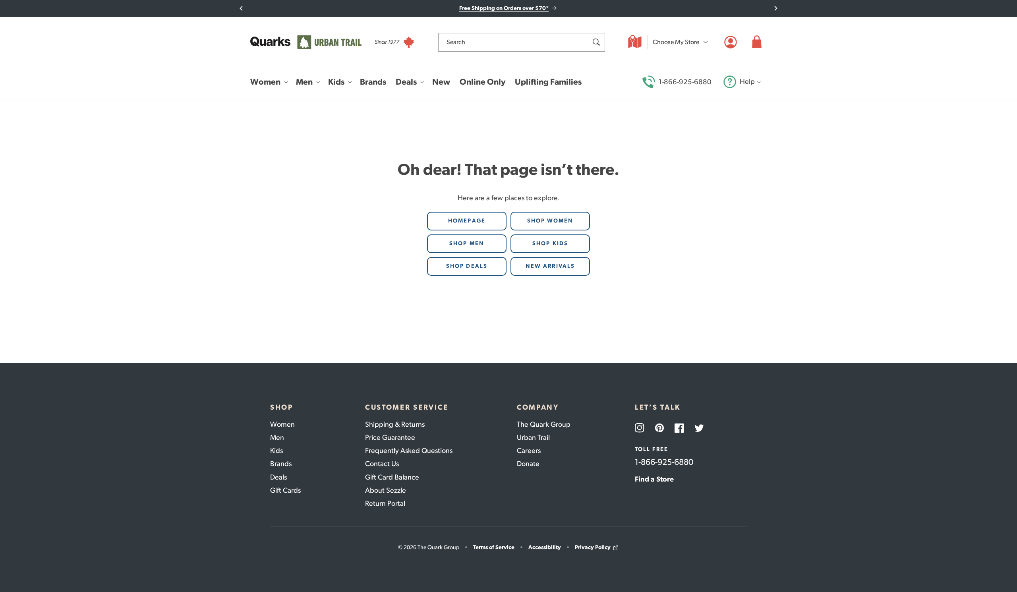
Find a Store (654, 479)
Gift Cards (285, 490)
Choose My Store (676, 42)
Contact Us (382, 463)
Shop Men (466, 243)
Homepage (466, 220)
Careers (529, 450)
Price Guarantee (390, 437)
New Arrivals (550, 266)
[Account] (730, 42)
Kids (276, 450)
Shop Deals (466, 266)
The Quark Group (543, 424)
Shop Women (550, 220)
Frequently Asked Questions (408, 450)
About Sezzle (385, 490)
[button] (756, 42)
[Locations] (634, 42)
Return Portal (385, 503)
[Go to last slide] (241, 8)
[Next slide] (776, 8)
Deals (278, 477)
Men (277, 437)
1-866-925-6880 (685, 81)
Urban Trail (533, 437)
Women (282, 424)
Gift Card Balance (392, 477)
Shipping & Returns (395, 424)
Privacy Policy (593, 547)
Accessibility (544, 547)
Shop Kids (550, 243)
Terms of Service (493, 547)
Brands (281, 463)
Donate (528, 463)
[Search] (596, 42)
